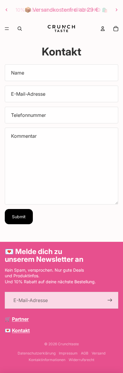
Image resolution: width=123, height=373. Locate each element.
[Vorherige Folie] (6, 9)
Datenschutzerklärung (37, 353)
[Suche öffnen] (19, 28)
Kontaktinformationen (47, 359)
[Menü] (7, 28)
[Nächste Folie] (116, 9)
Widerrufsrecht (81, 359)
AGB (84, 353)
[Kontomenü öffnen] (102, 28)
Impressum (68, 353)
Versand (98, 353)
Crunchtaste (68, 344)
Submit (19, 216)
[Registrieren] (110, 300)
